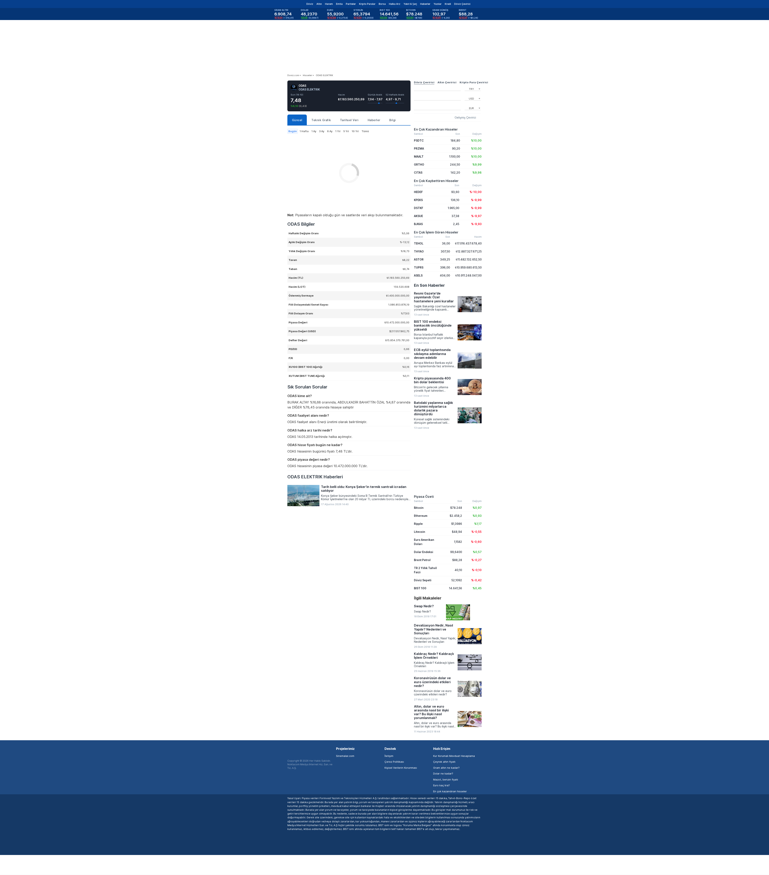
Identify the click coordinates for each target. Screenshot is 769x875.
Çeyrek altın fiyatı (444, 761)
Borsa (382, 3)
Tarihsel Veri (349, 120)
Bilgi (392, 120)
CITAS (418, 172)
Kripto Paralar (367, 3)
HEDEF (418, 192)
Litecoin (419, 531)
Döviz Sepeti (422, 580)
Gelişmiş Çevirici (465, 117)
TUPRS (418, 267)
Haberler (425, 3)
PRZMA (419, 148)
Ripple (418, 523)
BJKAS (418, 224)
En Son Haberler (429, 285)
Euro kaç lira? (441, 785)
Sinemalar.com (345, 755)
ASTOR (419, 259)
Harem (329, 3)
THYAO (419, 251)
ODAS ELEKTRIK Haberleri (315, 476)
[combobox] (473, 88)
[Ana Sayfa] (284, 4)
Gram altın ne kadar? (446, 767)
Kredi (448, 3)
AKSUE (418, 216)
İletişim (388, 755)
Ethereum (420, 515)
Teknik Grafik (321, 120)
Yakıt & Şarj (410, 3)
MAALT (419, 156)
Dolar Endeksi (423, 552)
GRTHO (419, 164)
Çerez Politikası (394, 761)
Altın (319, 3)
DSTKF (418, 208)
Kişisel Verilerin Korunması (400, 767)
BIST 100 (420, 588)
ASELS (418, 275)
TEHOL (418, 243)
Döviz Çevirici (462, 3)
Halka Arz (394, 3)
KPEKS (418, 200)
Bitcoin (419, 507)
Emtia (339, 3)
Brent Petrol (422, 560)
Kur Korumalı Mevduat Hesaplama (454, 755)
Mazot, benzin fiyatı (445, 779)
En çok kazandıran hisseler (450, 791)
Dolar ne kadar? (443, 773)
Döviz (309, 3)
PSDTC (419, 140)
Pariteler (351, 3)
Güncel (297, 120)
